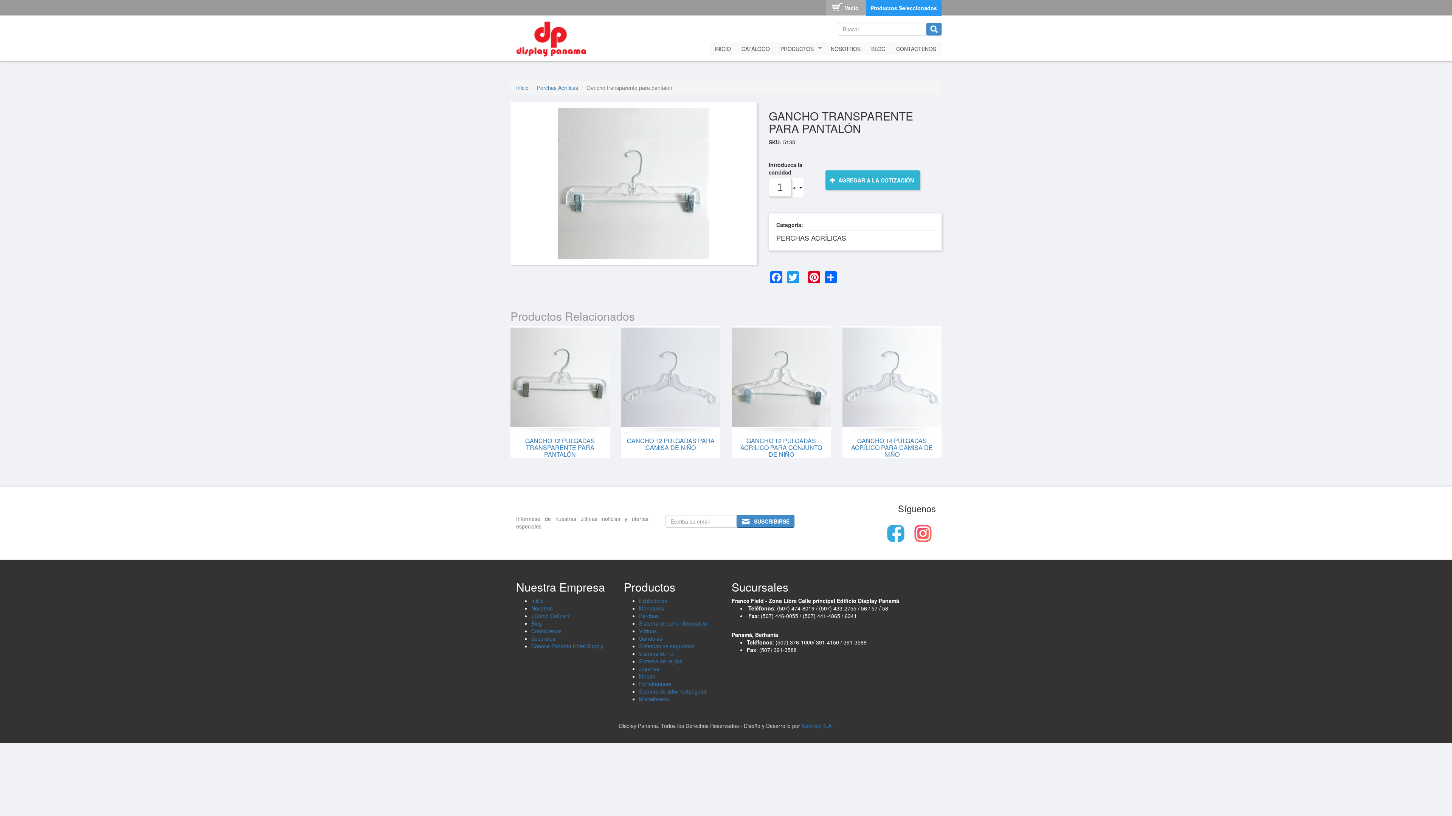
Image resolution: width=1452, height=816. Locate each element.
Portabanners (655, 684)
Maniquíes (651, 608)
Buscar (934, 29)
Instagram (923, 533)
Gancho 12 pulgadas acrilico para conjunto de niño (781, 447)
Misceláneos (654, 699)
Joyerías (649, 668)
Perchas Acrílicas (557, 87)
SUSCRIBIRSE (772, 521)
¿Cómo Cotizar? (550, 616)
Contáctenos (916, 49)
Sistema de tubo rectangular (673, 691)
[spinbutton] (780, 187)
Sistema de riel (657, 653)
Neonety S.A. (817, 725)
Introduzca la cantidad (785, 168)
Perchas (649, 616)
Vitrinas (648, 631)
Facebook (896, 533)
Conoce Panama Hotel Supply (567, 646)
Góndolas (650, 638)
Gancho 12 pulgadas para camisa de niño (671, 444)
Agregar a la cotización (875, 180)
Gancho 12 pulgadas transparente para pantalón (560, 447)
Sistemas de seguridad (666, 646)
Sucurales (543, 638)
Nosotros (846, 49)
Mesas (647, 676)
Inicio (723, 49)
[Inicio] (553, 37)
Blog (878, 49)
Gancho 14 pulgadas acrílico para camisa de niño (892, 447)
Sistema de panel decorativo (673, 623)
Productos (794, 49)
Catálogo (756, 49)
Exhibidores (653, 600)
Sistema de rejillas (661, 661)
